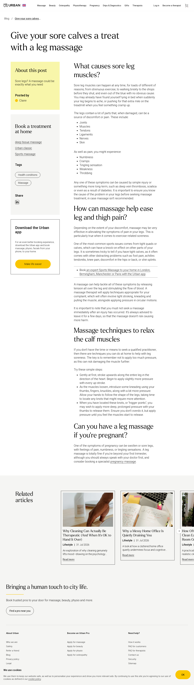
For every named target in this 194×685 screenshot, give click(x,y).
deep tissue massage (28, 142)
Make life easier (33, 264)
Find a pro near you (20, 610)
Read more (69, 559)
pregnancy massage (123, 461)
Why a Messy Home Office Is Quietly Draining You (143, 533)
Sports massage (25, 154)
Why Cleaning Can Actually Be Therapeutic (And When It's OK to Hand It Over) (87, 535)
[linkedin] (17, 202)
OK (183, 674)
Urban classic (23, 148)
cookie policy (34, 679)
